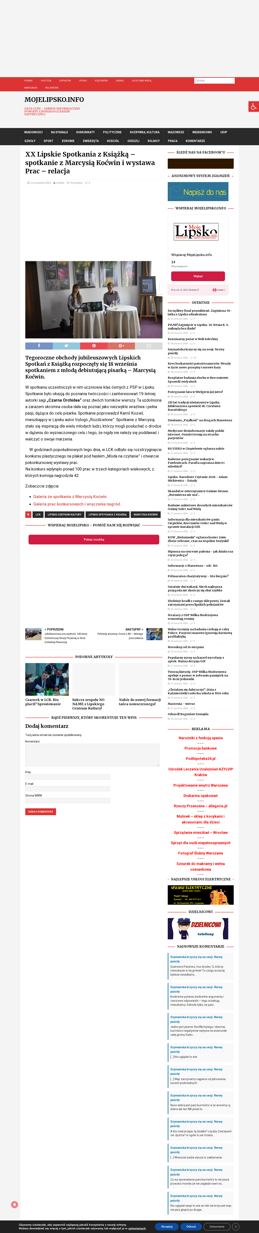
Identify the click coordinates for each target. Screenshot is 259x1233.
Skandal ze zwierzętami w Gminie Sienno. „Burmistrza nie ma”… (198, 493)
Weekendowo (202, 132)
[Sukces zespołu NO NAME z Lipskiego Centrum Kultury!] (94, 679)
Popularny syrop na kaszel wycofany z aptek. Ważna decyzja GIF (196, 659)
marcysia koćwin (146, 514)
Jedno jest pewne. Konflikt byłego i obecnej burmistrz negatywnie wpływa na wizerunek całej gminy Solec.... (198, 1030)
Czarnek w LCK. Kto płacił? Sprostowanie (43, 702)
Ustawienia (217, 1227)
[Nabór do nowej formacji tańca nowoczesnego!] (140, 679)
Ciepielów (65, 80)
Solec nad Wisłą (141, 80)
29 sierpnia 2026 (179, 319)
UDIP (223, 132)
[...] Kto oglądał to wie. (184, 1056)
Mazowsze (176, 132)
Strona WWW (33, 795)
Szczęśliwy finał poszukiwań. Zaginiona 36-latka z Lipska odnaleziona (200, 312)
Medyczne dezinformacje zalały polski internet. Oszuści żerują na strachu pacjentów (196, 434)
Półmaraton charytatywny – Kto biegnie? (198, 576)
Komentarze (195, 141)
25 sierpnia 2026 (179, 580)
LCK (38, 514)
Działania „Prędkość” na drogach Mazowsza (200, 420)
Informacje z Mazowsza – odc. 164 (193, 565)
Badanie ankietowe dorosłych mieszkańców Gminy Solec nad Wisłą (200, 507)
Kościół (113, 141)
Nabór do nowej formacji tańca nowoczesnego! (140, 702)
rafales (60, 182)
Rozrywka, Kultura (144, 132)
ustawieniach (137, 1228)
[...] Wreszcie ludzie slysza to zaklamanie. (196, 1157)
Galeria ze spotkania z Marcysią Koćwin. (70, 496)
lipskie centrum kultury (64, 514)
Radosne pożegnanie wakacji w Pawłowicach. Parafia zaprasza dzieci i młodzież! (196, 462)
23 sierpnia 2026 (179, 651)
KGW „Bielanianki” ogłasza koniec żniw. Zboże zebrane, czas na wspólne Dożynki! (198, 539)
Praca (172, 141)
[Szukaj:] (214, 80)
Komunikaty (85, 132)
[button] (253, 106)
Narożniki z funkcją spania (201, 738)
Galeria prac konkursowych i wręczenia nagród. (77, 504)
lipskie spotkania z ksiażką (107, 514)
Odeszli (133, 141)
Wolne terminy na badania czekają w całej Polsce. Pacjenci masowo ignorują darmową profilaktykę (200, 632)
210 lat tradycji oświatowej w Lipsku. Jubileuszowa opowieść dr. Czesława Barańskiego (194, 406)
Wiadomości (33, 132)
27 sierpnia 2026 (179, 443)
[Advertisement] (139, 42)
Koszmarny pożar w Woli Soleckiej (193, 339)
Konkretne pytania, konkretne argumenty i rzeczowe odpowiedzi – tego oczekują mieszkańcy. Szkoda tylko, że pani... (197, 1000)
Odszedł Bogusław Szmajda (188, 714)
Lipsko (83, 80)
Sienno (120, 80)
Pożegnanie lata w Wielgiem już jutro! (195, 392)
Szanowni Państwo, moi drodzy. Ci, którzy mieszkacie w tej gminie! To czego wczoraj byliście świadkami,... (197, 970)
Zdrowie (68, 141)
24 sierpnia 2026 (179, 641)
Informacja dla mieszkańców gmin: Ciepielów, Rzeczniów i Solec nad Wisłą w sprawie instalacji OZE (197, 523)
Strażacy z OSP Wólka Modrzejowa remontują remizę (193, 617)
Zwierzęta (91, 141)
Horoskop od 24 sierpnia (186, 647)
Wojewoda (51, 87)
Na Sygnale (59, 132)
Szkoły (29, 141)
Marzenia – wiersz (181, 704)
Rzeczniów (101, 80)
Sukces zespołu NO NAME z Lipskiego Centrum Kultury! (88, 704)
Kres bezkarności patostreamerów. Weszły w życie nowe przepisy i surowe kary (199, 365)
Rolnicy (154, 141)
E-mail (29, 783)
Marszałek (30, 87)
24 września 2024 (41, 182)
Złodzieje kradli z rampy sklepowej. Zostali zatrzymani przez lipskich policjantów (199, 602)
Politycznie (112, 132)
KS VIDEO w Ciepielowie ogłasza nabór (196, 448)
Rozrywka (76, 182)
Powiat (28, 80)
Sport (48, 141)
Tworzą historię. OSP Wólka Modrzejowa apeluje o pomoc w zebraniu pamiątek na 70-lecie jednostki (198, 675)
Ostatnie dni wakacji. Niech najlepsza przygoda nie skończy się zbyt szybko (195, 588)
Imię (28, 772)
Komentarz (32, 741)
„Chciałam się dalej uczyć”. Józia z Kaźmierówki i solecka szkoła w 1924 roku (198, 691)
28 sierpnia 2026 (179, 333)
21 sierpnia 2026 (179, 665)
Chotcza (46, 80)
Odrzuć (191, 1227)
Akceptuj (167, 1227)
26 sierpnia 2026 (179, 560)
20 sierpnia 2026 (179, 719)
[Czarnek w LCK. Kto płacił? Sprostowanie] (47, 679)
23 (195, 357)
